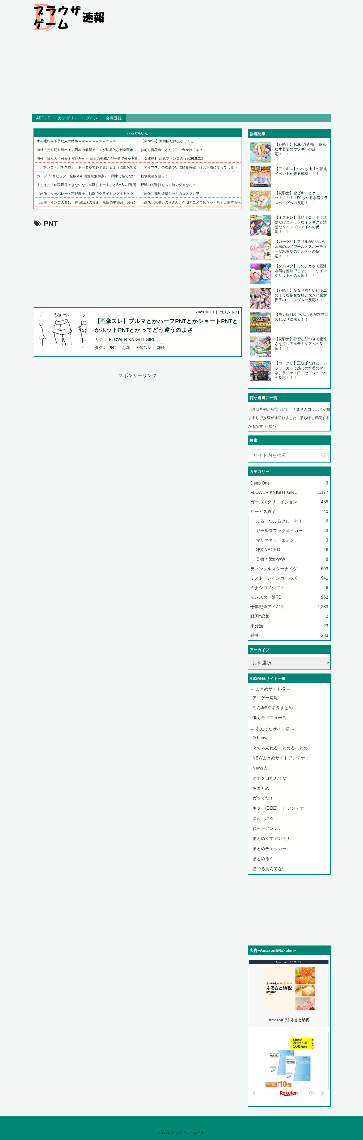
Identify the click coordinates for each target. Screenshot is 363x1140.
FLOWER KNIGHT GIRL (132, 339)
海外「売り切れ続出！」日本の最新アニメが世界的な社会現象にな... (90, 150)
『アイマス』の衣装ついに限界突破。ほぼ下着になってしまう (189, 167)
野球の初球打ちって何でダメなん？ (168, 185)
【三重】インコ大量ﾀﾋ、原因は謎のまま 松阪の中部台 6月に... (88, 202)
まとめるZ (262, 858)
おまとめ (260, 788)
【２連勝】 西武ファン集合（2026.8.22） (173, 159)
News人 (260, 768)
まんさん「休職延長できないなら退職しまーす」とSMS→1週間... (88, 185)
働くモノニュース (269, 717)
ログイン (90, 118)
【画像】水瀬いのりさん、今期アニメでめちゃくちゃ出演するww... (193, 202)
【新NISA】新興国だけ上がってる (167, 141)
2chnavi (259, 738)
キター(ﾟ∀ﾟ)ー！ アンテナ (278, 808)
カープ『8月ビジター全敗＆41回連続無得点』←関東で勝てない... (88, 176)
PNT (112, 347)
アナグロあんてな (269, 778)
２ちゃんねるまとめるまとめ (280, 748)
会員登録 (114, 118)
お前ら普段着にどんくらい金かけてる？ (172, 150)
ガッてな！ (263, 798)
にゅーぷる (263, 818)
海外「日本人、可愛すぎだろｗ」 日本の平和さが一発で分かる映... (89, 159)
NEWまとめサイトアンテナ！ (280, 758)
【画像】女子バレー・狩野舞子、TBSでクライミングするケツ (85, 194)
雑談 (161, 347)
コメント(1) (229, 312)
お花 (126, 347)
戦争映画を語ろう (154, 176)
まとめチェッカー (269, 848)
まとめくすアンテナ (271, 838)
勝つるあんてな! (267, 868)
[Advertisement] (181, 74)
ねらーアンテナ (267, 828)
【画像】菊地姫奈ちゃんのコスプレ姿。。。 (175, 194)
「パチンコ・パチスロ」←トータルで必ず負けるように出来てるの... (90, 167)
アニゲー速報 (265, 698)
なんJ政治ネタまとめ (272, 707)
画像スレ (143, 347)
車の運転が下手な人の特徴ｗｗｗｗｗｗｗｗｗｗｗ (76, 141)
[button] (323, 455)
